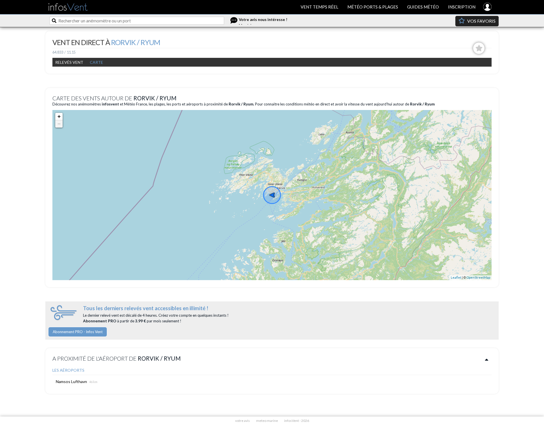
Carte (96, 62)
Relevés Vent (69, 62)
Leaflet (456, 277)
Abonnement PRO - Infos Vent (78, 331)
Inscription (461, 6)
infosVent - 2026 (296, 420)
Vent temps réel (319, 6)
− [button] (59, 124)
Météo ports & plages (372, 6)
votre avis (242, 420)
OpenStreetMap (478, 277)
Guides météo (423, 6)
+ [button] (59, 116)
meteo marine (267, 420)
